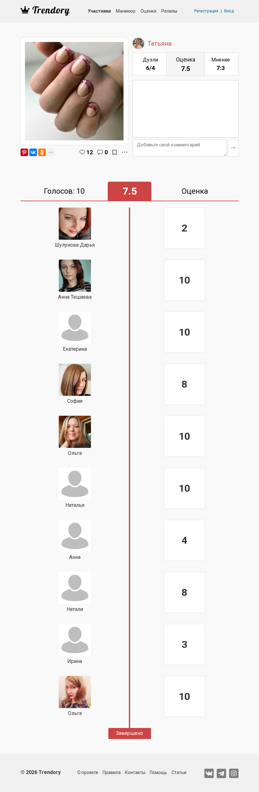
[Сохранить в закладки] (114, 152)
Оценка (148, 11)
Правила (112, 772)
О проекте (87, 772)
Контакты (135, 772)
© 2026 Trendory (41, 772)
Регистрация (206, 11)
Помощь (158, 772)
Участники (99, 11)
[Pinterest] (24, 152)
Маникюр (126, 11)
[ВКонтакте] (33, 152)
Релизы (169, 11)
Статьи (179, 772)
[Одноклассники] (42, 152)
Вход (229, 11)
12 (90, 152)
